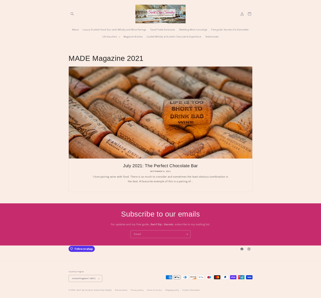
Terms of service (154, 290)
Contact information (191, 290)
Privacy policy (137, 290)
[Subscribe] (186, 234)
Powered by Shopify (103, 290)
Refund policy (121, 290)
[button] (72, 14)
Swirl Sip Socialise (85, 290)
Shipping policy (172, 290)
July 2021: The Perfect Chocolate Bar (160, 165)
